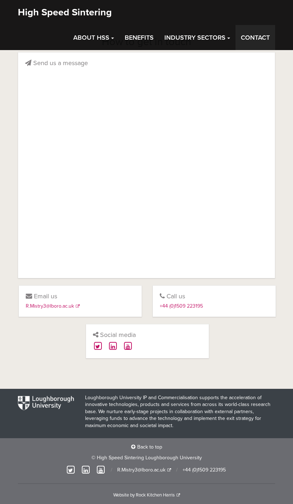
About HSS (91, 37)
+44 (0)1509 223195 (181, 306)
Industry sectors (194, 37)
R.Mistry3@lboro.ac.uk (50, 306)
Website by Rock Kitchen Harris (144, 495)
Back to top (149, 447)
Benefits (139, 37)
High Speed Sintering (65, 12)
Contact (255, 37)
